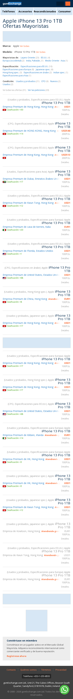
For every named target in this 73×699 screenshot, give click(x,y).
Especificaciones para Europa (18, 69)
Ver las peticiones (38, 90)
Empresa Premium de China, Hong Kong (25, 298)
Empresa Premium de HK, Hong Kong (23, 459)
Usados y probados (27, 81)
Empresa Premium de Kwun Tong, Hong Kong (28, 202)
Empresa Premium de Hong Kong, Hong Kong (28, 106)
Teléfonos (8, 11)
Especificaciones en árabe (38, 72)
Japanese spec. (44, 69)
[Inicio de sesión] (67, 4)
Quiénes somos (28, 669)
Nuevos (55, 81)
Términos (46, 669)
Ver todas (24, 46)
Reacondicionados (45, 11)
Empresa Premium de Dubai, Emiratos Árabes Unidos (32, 178)
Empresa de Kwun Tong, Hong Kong (23, 555)
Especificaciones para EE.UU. (36, 66)
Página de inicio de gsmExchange (12, 3)
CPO (44, 81)
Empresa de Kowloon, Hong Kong (21, 531)
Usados (8, 84)
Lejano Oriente (30, 57)
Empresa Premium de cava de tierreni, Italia (27, 226)
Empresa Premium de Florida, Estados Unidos (28, 250)
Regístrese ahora (16, 656)
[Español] (60, 4)
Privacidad (61, 669)
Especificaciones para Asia (17, 75)
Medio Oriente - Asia (56, 60)
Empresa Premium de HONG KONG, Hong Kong (29, 130)
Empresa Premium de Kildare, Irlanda (23, 435)
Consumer (64, 11)
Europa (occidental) (13, 60)
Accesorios (25, 11)
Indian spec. (60, 72)
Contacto (11, 669)
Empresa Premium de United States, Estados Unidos (31, 274)
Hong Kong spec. (12, 72)
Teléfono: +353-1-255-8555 (36, 676)
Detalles (65, 114)
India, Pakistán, (34, 60)
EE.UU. (45, 57)
